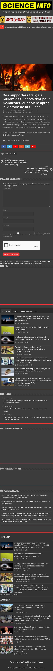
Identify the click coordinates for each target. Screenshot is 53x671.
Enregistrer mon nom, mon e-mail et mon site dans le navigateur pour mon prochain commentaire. (26, 235)
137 (27, 342)
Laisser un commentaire (13, 112)
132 (30, 354)
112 (31, 365)
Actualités (29, 111)
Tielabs (40, 662)
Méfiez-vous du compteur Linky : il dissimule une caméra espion (28, 555)
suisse (13, 154)
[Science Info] (26, 7)
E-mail (5, 218)
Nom (5, 210)
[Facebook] (25, 665)
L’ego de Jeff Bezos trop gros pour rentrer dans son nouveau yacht (32, 628)
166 (27, 332)
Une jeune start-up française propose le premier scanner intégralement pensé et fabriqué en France (36, 170)
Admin (7, 111)
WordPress (23, 662)
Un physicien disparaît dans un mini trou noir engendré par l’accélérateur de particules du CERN (31, 566)
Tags (36, 311)
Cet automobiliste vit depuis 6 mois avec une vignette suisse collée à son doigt (16, 162)
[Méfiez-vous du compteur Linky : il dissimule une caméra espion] (7, 330)
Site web (6, 225)
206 (28, 323)
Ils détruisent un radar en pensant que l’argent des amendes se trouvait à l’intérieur (30, 607)
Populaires (6, 311)
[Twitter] (27, 665)
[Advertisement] (26, 46)
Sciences (35, 111)
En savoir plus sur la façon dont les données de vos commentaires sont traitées (25, 262)
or (7, 154)
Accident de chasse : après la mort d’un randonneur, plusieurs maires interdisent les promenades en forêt (30, 349)
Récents (15, 311)
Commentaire (8, 189)
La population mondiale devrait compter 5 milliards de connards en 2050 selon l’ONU (32, 638)
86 (30, 385)
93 (27, 373)
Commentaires (26, 311)
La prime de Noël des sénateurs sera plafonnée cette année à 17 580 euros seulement (30, 649)
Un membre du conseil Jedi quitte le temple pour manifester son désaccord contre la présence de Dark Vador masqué (32, 618)
